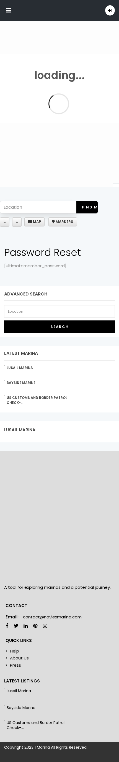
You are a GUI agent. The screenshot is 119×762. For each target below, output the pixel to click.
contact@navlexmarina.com (52, 617)
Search (59, 326)
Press (15, 665)
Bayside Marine (21, 382)
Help (14, 651)
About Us (19, 658)
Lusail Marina (20, 367)
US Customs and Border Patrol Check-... (35, 725)
